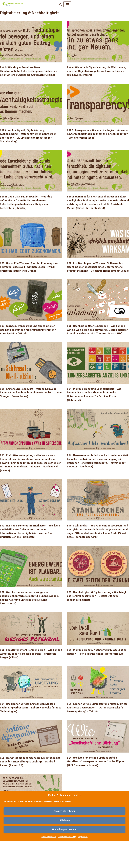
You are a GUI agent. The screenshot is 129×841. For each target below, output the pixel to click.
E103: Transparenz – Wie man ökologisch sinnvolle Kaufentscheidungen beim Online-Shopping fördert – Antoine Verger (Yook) (97, 134)
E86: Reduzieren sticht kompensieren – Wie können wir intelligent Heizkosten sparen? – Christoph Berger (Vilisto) (31, 653)
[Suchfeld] (60, 4)
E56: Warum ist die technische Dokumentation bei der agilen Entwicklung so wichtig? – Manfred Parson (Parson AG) (30, 761)
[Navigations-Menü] (67, 4)
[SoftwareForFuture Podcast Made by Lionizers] (13, 4)
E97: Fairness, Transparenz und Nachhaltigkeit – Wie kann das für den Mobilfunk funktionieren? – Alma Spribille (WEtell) (29, 329)
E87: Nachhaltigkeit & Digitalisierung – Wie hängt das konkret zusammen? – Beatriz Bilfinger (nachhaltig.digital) (96, 596)
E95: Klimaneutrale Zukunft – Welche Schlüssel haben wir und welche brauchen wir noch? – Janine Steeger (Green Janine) (31, 392)
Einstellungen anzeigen (64, 829)
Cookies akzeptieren (64, 811)
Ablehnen (64, 820)
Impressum (83, 836)
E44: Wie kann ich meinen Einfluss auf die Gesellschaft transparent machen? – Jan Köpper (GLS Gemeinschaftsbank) (96, 761)
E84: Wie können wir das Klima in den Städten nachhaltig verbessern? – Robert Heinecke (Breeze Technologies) (30, 707)
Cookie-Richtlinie (48, 836)
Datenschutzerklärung (67, 836)
